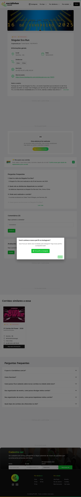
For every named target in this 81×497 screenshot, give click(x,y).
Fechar (60, 257)
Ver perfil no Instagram (41, 251)
